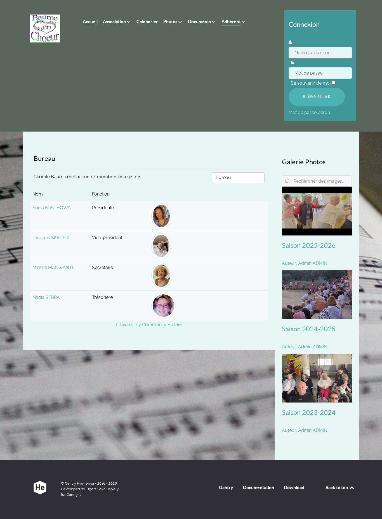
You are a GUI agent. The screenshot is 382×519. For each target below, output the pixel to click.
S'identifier (317, 96)
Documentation (258, 487)
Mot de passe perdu (310, 112)
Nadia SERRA (46, 297)
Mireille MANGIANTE (53, 267)
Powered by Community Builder (149, 324)
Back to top (337, 487)
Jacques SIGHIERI (50, 237)
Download (294, 487)
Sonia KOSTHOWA (51, 207)
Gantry (226, 487)
